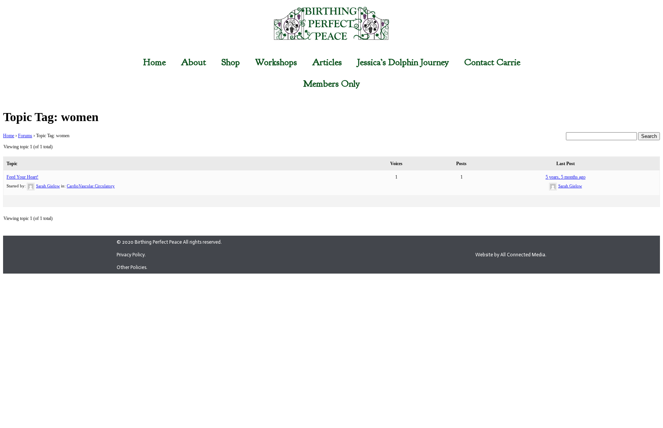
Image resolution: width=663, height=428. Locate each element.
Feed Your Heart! (22, 177)
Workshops (276, 62)
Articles (327, 62)
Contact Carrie (492, 62)
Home (154, 62)
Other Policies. (132, 267)
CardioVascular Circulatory (91, 186)
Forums (25, 135)
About (193, 62)
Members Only (331, 83)
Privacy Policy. (131, 254)
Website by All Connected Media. (510, 254)
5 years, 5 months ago (565, 177)
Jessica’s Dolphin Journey (403, 62)
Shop (230, 62)
